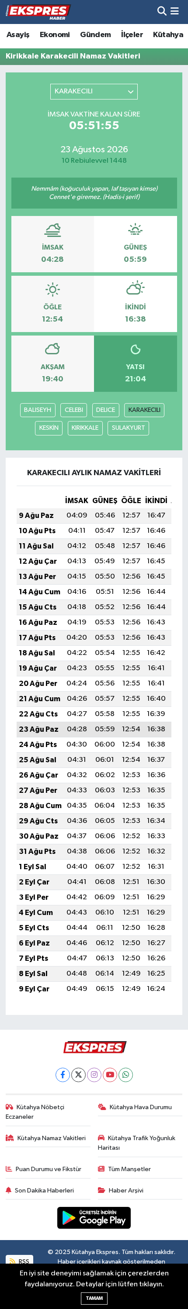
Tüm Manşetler (129, 1169)
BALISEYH (37, 410)
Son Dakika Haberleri (44, 1190)
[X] (78, 1075)
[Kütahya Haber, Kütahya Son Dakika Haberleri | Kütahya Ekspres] (38, 12)
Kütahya (168, 35)
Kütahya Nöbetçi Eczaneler (35, 1112)
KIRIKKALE (85, 428)
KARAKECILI (144, 410)
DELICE (105, 410)
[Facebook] (63, 1075)
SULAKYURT (128, 428)
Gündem (95, 35)
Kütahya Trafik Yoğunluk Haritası (137, 1143)
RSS (23, 1261)
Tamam (94, 1298)
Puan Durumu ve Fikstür (48, 1169)
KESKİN (49, 428)
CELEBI (74, 410)
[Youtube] (110, 1075)
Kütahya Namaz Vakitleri (51, 1138)
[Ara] (162, 12)
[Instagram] (94, 1075)
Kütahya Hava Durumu (141, 1107)
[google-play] (94, 1219)
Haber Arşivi (126, 1190)
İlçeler (132, 35)
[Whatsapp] (125, 1075)
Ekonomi (55, 35)
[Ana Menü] (175, 12)
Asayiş (18, 35)
